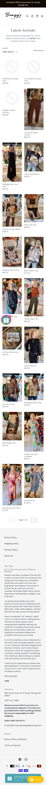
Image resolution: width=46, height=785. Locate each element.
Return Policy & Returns (15, 739)
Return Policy (10, 537)
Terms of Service (12, 745)
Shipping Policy (11, 543)
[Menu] (42, 16)
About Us (8, 556)
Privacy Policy (11, 549)
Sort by (5, 48)
